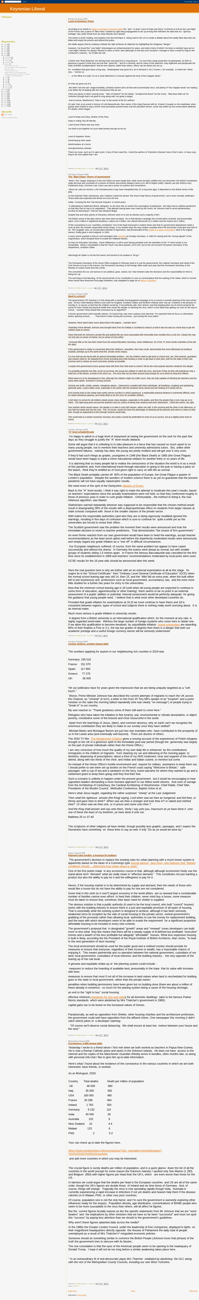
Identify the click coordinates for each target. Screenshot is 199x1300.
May (6, 81)
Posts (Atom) (82, 1295)
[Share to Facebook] (105, 169)
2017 (5, 93)
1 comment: (90, 288)
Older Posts (194, 1291)
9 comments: (90, 423)
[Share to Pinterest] (107, 169)
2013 (5, 100)
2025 (5, 46)
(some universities (169, 624)
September (8, 62)
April (6, 82)
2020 (5, 55)
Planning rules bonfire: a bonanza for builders (92, 855)
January (7, 87)
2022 (5, 52)
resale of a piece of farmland (161, 230)
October (7, 60)
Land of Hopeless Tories (81, 21)
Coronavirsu (75, 1286)
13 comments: (91, 1035)
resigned (122, 236)
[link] (102, 323)
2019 (5, 89)
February (7, 86)
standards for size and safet (107, 997)
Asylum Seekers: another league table (88, 643)
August (7, 64)
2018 (5, 91)
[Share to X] (103, 169)
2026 (5, 44)
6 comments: (90, 635)
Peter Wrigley (8, 114)
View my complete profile (9, 117)
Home (133, 1291)
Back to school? (76, 296)
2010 (5, 106)
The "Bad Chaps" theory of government (89, 176)
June (6, 79)
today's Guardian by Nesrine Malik (107, 29)
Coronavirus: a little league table (85, 1043)
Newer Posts (72, 1291)
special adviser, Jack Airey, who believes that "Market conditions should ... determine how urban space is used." (131, 864)
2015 (5, 97)
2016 (5, 95)
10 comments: (91, 847)
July (6, 77)
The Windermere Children (107, 738)
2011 (5, 104)
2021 (5, 53)
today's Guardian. (148, 280)
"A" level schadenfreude (81, 432)
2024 (5, 48)
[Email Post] (96, 168)
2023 (5, 50)
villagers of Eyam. (133, 485)
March (7, 84)
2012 (5, 102)
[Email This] (99, 169)
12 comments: (91, 168)
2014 (5, 98)
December (8, 57)
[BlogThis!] (101, 169)
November (8, 59)
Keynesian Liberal (27, 8)
